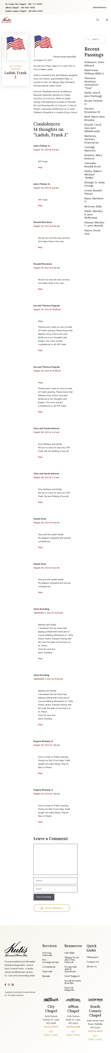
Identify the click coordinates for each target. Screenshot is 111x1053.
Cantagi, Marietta (90, 148)
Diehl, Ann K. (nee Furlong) (93, 94)
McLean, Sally (93, 206)
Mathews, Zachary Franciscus (91, 139)
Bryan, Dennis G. (93, 102)
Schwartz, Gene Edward (94, 63)
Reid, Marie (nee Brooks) (94, 118)
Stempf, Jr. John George (94, 184)
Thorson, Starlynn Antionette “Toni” (91, 83)
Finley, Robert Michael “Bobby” (93, 174)
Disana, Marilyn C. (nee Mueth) (94, 224)
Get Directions (51, 1033)
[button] (97, 19)
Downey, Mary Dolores (93, 156)
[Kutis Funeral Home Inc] (6, 19)
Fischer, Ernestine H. (92, 110)
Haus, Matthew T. (93, 200)
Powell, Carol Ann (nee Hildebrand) (92, 128)
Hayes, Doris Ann (92, 232)
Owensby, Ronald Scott (92, 164)
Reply (40, 167)
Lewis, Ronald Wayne (93, 192)
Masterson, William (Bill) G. (94, 71)
